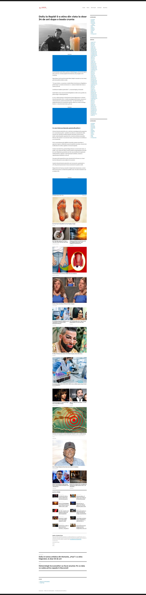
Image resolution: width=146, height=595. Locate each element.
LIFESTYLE (93, 25)
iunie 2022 (93, 101)
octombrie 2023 (94, 82)
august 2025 (93, 56)
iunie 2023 (93, 87)
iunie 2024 (93, 73)
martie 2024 (93, 76)
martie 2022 (93, 105)
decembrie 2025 (94, 51)
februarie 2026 (93, 49)
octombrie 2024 (94, 68)
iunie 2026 (93, 44)
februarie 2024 (93, 78)
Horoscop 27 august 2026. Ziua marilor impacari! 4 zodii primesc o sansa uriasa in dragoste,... (63, 521)
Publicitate (93, 29)
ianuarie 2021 (93, 112)
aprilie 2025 (93, 61)
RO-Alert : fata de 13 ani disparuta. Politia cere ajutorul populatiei (64, 512)
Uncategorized (93, 33)
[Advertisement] (70, 63)
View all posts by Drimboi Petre (75, 539)
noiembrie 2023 (94, 81)
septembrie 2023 (94, 84)
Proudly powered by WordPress (60, 590)
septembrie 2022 (94, 98)
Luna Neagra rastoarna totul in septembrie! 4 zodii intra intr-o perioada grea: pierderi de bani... (81, 521)
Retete (93, 24)
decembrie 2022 (94, 94)
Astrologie (93, 19)
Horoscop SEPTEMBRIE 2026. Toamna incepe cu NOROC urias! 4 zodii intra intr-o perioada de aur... (64, 506)
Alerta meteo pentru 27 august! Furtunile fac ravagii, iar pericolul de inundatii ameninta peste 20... (81, 513)
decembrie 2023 (94, 80)
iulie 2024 (93, 72)
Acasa (83, 7)
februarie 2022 (93, 106)
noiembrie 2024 (94, 67)
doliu (53, 545)
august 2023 (93, 85)
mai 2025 (92, 60)
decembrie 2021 (94, 109)
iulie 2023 (93, 86)
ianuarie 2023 (93, 93)
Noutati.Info (41, 590)
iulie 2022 (93, 100)
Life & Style (93, 7)
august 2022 (93, 99)
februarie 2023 (93, 92)
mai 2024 (92, 74)
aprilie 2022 (93, 104)
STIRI (92, 32)
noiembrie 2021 (94, 110)
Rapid (75, 72)
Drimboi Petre (55, 540)
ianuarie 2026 (93, 50)
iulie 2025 (93, 57)
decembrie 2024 (94, 66)
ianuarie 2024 (93, 79)
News (88, 7)
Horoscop (93, 21)
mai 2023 (92, 88)
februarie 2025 (93, 63)
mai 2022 (92, 103)
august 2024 (93, 70)
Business (105, 7)
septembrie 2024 (94, 69)
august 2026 (93, 42)
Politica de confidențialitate (45, 581)
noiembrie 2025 (94, 52)
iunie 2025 (93, 58)
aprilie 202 (93, 115)
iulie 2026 (93, 43)
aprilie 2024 (93, 75)
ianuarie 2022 (93, 107)
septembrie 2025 (94, 55)
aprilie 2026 (93, 46)
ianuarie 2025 (93, 64)
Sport (92, 31)
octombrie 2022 (94, 97)
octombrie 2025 (94, 54)
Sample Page (42, 582)
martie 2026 (93, 48)
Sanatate (99, 7)
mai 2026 (92, 45)
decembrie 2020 (94, 113)
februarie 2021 (93, 111)
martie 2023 (93, 91)
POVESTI (92, 27)
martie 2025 (93, 62)
